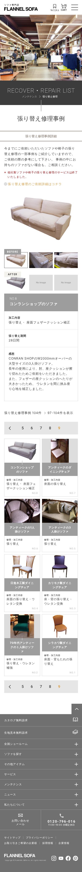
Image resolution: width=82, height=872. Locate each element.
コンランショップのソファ (22, 469)
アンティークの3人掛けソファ (60, 529)
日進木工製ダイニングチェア (22, 585)
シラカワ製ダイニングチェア (59, 645)
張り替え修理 (50, 96)
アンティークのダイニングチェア (59, 469)
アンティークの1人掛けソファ (22, 529)
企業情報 (63, 843)
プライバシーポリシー (39, 837)
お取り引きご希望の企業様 (20, 843)
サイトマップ (12, 837)
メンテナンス (29, 96)
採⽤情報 (47, 843)
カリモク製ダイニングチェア (59, 585)
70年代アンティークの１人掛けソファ (22, 647)
